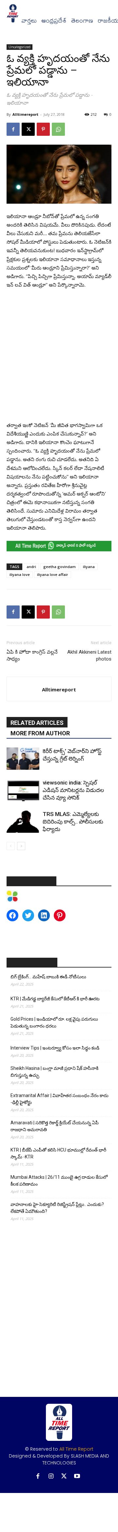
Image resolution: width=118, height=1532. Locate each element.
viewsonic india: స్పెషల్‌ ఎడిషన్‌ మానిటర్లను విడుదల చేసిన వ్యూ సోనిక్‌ (73, 790)
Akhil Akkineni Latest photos (89, 655)
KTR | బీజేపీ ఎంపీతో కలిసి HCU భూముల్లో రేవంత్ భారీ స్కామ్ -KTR (58, 1153)
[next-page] (21, 846)
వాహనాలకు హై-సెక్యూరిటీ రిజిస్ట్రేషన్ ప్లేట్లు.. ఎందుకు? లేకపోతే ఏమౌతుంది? (57, 1208)
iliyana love (20, 574)
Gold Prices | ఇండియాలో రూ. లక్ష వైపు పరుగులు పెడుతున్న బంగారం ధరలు (54, 1022)
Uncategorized (19, 47)
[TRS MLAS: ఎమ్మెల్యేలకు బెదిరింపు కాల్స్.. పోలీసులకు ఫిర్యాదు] (23, 821)
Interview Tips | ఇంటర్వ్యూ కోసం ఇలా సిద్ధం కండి (54, 1048)
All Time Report (76, 1449)
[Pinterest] (43, 129)
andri (31, 566)
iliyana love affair (52, 574)
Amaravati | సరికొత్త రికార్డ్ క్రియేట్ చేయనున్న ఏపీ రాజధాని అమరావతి (54, 1126)
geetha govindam (59, 566)
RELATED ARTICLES (37, 722)
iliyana (89, 566)
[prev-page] (11, 846)
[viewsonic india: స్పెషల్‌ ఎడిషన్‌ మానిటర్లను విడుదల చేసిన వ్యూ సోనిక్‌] (23, 790)
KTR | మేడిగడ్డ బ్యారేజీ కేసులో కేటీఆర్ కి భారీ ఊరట (55, 998)
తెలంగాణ (82, 20)
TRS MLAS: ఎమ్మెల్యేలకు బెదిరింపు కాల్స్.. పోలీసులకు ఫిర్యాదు (73, 821)
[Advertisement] (59, 357)
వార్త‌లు (29, 20)
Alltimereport (25, 114)
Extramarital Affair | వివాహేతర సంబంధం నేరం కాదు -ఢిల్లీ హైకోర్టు (59, 1099)
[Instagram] (51, 1476)
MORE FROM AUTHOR (40, 733)
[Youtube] (77, 1476)
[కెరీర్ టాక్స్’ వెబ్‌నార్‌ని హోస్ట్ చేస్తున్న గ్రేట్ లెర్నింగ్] (23, 758)
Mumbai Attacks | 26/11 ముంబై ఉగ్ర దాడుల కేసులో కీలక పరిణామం (59, 1181)
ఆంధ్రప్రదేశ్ (54, 20)
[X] (28, 129)
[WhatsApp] (58, 129)
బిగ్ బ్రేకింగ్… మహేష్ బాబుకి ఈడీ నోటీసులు (48, 976)
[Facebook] (13, 129)
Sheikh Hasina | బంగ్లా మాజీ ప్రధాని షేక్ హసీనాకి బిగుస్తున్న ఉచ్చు (54, 1072)
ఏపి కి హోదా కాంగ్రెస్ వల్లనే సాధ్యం (32, 655)
